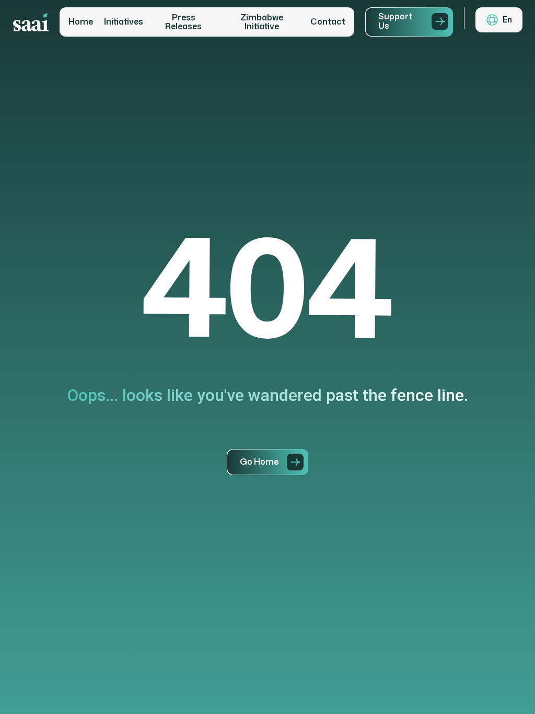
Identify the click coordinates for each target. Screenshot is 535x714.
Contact (327, 22)
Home (80, 22)
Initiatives (123, 22)
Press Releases (183, 22)
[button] (498, 19)
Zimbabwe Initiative (261, 22)
